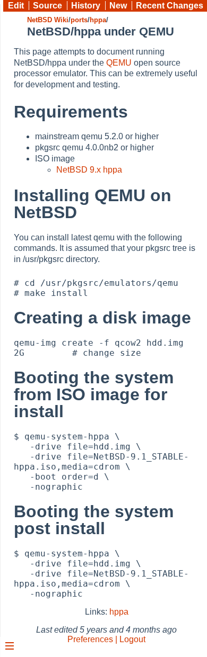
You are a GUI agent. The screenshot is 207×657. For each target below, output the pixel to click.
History (85, 5)
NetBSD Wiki (47, 20)
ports (79, 20)
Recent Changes (169, 5)
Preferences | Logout (106, 639)
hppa (98, 20)
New (118, 5)
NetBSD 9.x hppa (89, 169)
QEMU (119, 62)
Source (47, 5)
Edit (16, 5)
